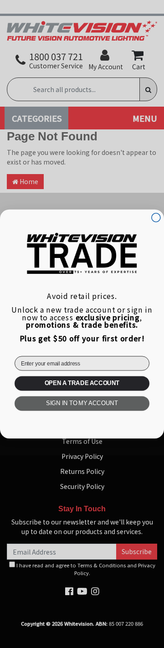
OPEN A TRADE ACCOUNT (82, 384)
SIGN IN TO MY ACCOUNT (82, 404)
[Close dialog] (156, 217)
